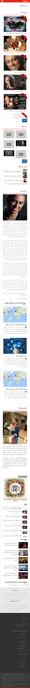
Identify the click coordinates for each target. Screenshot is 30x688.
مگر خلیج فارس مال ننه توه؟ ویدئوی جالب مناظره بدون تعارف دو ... (10, 575)
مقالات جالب (23, 539)
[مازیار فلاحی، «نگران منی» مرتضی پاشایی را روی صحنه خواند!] (9, 144)
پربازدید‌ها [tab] (25, 508)
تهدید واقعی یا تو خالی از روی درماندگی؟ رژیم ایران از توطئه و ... (10, 544)
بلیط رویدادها (22, 646)
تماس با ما (22, 623)
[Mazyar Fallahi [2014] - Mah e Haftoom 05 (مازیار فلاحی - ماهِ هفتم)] (21, 134)
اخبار (25, 504)
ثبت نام (23, 659)
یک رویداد (23, 633)
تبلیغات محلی (22, 650)
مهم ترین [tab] (19, 508)
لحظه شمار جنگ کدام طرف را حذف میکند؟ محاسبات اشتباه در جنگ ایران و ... (10, 552)
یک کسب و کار (21, 635)
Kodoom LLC (9, 674)
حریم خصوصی (22, 665)
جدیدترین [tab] (14, 508)
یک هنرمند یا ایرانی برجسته (19, 638)
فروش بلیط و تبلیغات (20, 625)
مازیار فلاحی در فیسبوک (22, 299)
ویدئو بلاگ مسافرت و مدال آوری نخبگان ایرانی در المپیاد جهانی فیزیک (10, 568)
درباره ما (23, 621)
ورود (24, 657)
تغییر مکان (22, 663)
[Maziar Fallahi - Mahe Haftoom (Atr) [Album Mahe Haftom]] (21, 154)
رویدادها (23, 644)
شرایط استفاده (22, 667)
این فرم (16, 610)
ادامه (24, 120)
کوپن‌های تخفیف (21, 648)
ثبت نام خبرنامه (21, 661)
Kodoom (4, 678)
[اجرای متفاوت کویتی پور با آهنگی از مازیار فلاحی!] (9, 134)
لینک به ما (22, 627)
